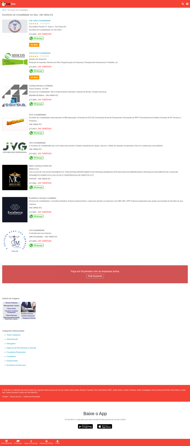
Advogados (11, 344)
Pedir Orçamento (95, 276)
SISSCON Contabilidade (40, 53)
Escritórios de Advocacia (16, 365)
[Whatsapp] (107, 38)
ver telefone (44, 33)
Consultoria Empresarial (16, 352)
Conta (57, 443)
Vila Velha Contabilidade (39, 21)
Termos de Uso (15, 397)
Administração (12, 339)
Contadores (11, 356)
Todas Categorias (13, 335)
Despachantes (12, 361)
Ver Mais (34, 45)
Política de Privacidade (32, 397)
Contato (5, 397)
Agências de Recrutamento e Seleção (21, 348)
